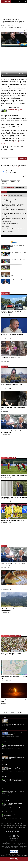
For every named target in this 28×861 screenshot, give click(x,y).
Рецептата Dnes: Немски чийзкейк (10, 587)
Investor (5, 717)
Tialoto (4, 777)
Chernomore (11, 827)
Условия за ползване (18, 842)
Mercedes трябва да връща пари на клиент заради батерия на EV (15, 768)
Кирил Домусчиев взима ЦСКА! (16, 279)
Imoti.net (17, 825)
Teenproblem (7, 811)
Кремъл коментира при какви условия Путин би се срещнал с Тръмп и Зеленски (13, 219)
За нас (6, 840)
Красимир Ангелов (5, 29)
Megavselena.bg (22, 827)
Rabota (21, 825)
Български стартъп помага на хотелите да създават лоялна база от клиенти (17, 745)
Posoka (15, 827)
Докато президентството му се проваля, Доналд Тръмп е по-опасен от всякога (13, 205)
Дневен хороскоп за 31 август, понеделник (11, 807)
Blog (4, 827)
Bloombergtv (7, 741)
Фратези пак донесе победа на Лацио (17, 259)
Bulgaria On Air (18, 823)
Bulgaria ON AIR (5, 183)
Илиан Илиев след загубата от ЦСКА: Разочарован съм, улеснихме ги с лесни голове (18, 274)
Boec (18, 827)
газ (18, 181)
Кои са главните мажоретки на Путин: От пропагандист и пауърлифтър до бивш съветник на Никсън (13, 230)
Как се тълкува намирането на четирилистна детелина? (10, 224)
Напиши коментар (8, 187)
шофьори (13, 181)
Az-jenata (5, 801)
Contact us (25, 855)
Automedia (6, 764)
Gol (3, 754)
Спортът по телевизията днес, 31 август (18, 252)
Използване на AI (17, 847)
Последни (4, 195)
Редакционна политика (8, 843)
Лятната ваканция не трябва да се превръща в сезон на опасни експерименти (15, 733)
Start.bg (6, 827)
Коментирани (18, 195)
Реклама (20, 840)
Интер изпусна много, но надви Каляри (18, 266)
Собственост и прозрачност (10, 844)
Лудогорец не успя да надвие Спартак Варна (13, 209)
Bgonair (5, 729)
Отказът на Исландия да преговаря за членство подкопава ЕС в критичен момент (16, 721)
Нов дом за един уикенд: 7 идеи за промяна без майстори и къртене (15, 780)
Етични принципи (20, 843)
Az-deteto (24, 825)
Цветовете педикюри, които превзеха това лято (13, 818)
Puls (3, 789)
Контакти (15, 840)
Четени (11, 195)
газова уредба (5, 181)
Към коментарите (19, 187)
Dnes (8, 823)
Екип (10, 840)
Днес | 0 (18, 1)
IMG (2, 823)
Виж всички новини (14, 235)
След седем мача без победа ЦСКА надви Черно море (14, 475)
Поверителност (8, 842)
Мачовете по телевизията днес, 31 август (17, 246)
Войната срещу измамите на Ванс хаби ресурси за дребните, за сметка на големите (13, 749)
